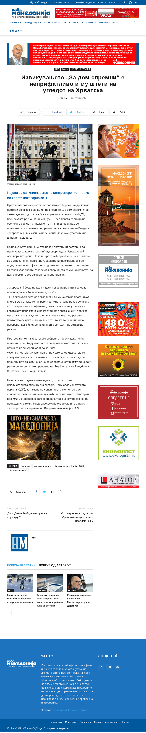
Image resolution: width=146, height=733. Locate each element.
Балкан (65, 69)
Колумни (72, 590)
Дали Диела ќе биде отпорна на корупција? (27, 515)
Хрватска (25, 466)
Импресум (56, 722)
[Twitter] (44, 491)
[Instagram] (130, 2)
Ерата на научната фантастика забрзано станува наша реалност (20, 598)
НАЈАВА (112, 2)
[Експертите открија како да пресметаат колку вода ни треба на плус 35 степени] (50, 583)
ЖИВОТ (77, 22)
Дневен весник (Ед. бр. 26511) (70, 466)
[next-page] (15, 613)
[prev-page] (9, 613)
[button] (134, 22)
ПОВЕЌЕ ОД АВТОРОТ (55, 565)
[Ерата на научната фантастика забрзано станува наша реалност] (20, 583)
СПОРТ (89, 22)
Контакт (126, 722)
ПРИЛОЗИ (14, 30)
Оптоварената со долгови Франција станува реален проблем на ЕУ (77, 517)
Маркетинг (71, 722)
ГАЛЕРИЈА (14, 22)
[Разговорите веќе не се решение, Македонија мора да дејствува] (80, 583)
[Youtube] (136, 2)
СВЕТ (65, 22)
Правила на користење (106, 722)
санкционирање (42, 466)
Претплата (85, 722)
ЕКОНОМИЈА (50, 22)
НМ (65, 97)
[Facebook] (124, 2)
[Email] (52, 491)
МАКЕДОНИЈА (31, 22)
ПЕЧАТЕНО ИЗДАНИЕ (85, 2)
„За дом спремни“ (18, 470)
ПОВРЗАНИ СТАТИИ (21, 565)
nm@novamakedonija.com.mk (70, 710)
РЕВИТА (102, 2)
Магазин (42, 590)
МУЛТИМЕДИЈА (107, 22)
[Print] (60, 491)
